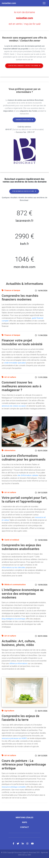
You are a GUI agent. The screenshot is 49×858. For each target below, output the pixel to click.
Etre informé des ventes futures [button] (23, 191)
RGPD (24, 822)
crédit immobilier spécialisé (15, 363)
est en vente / (24, 23)
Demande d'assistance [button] (23, 119)
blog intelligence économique (13, 619)
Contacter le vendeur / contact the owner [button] (23, 65)
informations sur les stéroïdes (13, 567)
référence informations (18, 663)
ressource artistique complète (14, 787)
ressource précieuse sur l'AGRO (14, 738)
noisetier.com (24, 18)
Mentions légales (24, 817)
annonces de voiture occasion (14, 406)
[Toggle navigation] (44, 3)
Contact (24, 827)
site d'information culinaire (27, 475)
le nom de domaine (24, 12)
